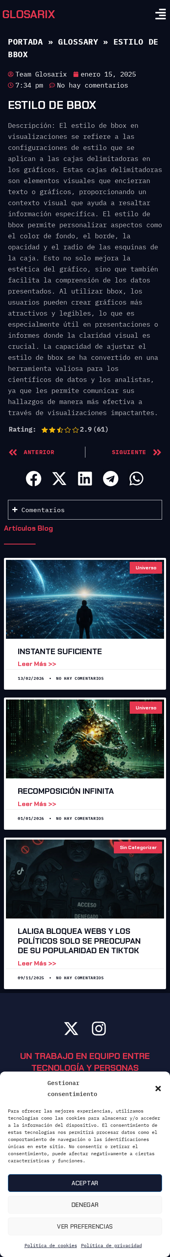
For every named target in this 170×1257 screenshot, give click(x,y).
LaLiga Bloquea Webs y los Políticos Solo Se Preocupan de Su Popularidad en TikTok (79, 941)
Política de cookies (51, 1245)
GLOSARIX (28, 14)
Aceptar (85, 1183)
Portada (25, 41)
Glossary (78, 41)
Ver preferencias (85, 1227)
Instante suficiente (60, 651)
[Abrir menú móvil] (160, 14)
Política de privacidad (111, 1245)
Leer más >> (37, 664)
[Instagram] (99, 1028)
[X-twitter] (71, 1028)
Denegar (85, 1205)
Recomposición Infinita (66, 791)
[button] (158, 1088)
